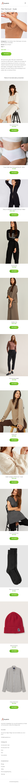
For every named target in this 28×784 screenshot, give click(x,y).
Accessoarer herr (5, 747)
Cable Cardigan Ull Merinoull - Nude (14, 477)
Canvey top (14, 265)
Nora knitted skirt (14, 125)
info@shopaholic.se (5, 737)
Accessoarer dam (5, 745)
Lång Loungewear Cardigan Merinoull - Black (14, 209)
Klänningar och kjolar (21, 41)
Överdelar (10, 42)
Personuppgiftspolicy (6, 771)
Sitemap (3, 774)
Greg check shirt (14, 702)
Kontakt (3, 766)
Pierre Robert (4, 42)
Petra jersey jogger (14, 378)
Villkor (2, 769)
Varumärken (10, 41)
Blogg (2, 764)
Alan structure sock (14, 589)
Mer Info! (6, 53)
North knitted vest (14, 533)
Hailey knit (14, 434)
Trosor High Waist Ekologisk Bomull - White (14, 167)
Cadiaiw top (14, 322)
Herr (2, 752)
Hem (2, 11)
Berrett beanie (14, 645)
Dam (14, 41)
